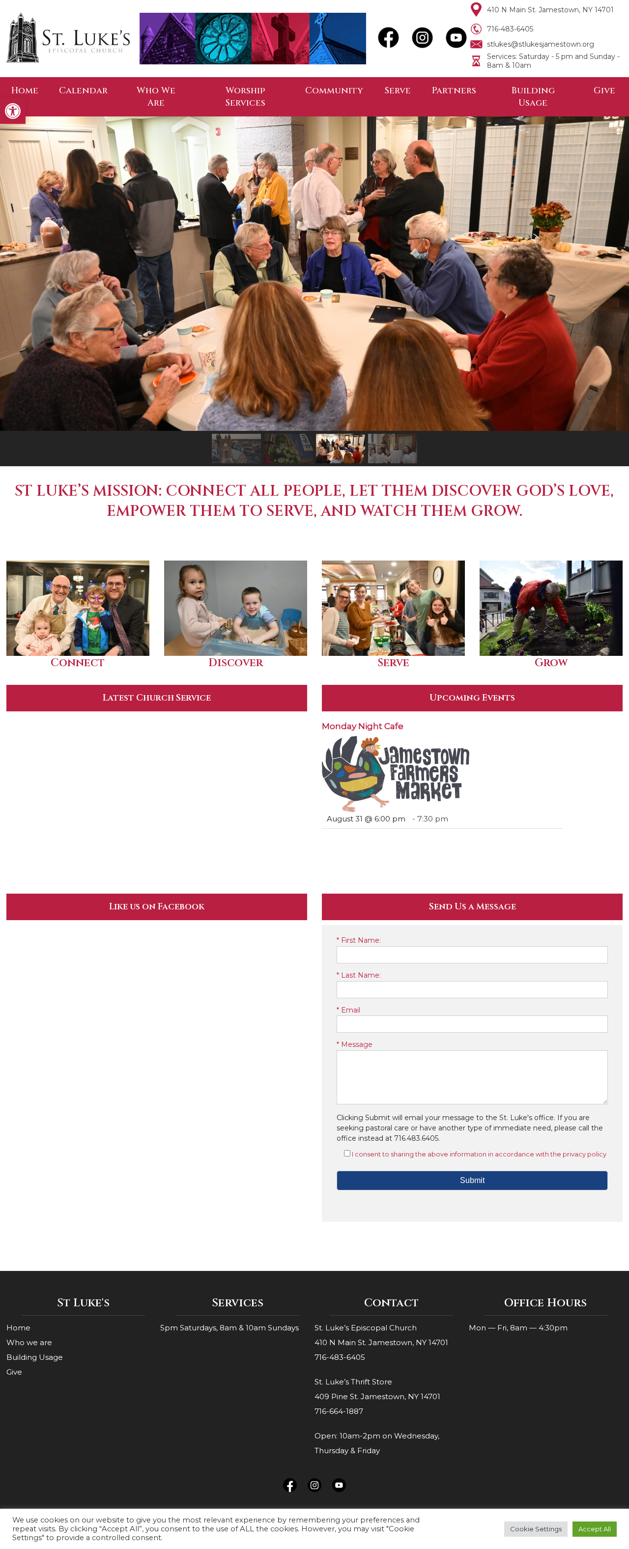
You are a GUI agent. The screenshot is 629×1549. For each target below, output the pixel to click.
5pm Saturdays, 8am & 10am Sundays (229, 1327)
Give (604, 90)
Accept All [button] (594, 1529)
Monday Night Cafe (362, 726)
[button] (13, 111)
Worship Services (245, 96)
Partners (454, 90)
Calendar (83, 90)
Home (24, 90)
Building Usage (533, 96)
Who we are (29, 1342)
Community (334, 90)
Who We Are (156, 96)
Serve (398, 90)
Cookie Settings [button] (536, 1529)
